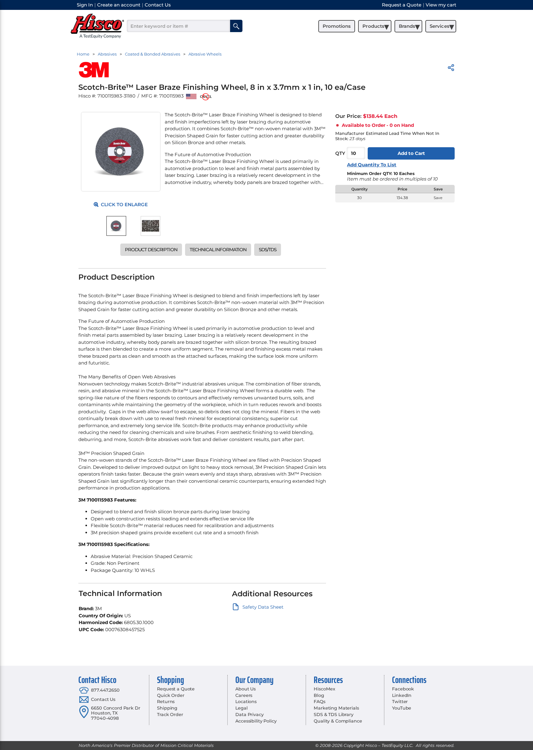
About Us (245, 688)
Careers (243, 695)
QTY (340, 153)
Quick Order (170, 695)
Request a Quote (176, 688)
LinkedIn (401, 695)
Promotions (337, 26)
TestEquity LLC (397, 745)
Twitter (400, 701)
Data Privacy (249, 714)
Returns (166, 701)
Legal (241, 708)
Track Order (170, 714)
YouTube (401, 708)
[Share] (451, 68)
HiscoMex (324, 688)
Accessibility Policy (255, 721)
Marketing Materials (336, 708)
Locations (246, 701)
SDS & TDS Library (333, 714)
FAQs (319, 701)
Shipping (167, 708)
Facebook (403, 688)
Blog (319, 695)
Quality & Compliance (338, 721)
